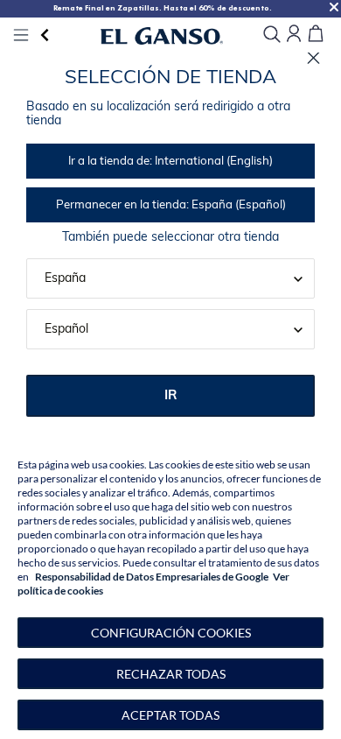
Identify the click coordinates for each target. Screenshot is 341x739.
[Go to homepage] (161, 35)
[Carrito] (315, 35)
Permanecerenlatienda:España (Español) (171, 205)
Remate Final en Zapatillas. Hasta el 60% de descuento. (162, 8)
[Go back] (45, 35)
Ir (170, 396)
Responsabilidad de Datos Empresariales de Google (151, 576)
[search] (272, 35)
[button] (170, 632)
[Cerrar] (313, 58)
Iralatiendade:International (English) (170, 161)
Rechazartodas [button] (171, 673)
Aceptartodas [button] (170, 714)
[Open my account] (294, 35)
